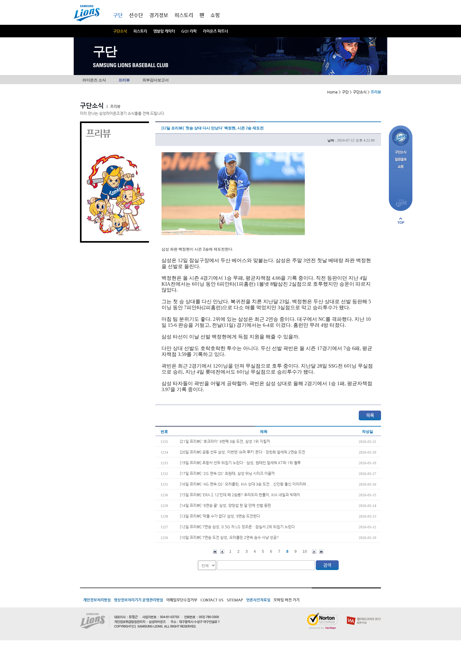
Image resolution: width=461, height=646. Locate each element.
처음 (215, 551)
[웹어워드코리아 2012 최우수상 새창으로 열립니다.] (364, 615)
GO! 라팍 (189, 31)
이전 (222, 551)
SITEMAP (235, 600)
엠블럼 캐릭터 (164, 31)
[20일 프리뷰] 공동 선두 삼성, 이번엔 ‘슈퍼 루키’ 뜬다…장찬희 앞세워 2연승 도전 (242, 452)
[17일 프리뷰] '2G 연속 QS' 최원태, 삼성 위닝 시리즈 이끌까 (227, 473)
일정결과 (400, 159)
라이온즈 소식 (94, 80)
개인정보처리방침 (97, 600)
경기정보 (158, 15)
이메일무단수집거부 (181, 600)
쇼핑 (215, 15)
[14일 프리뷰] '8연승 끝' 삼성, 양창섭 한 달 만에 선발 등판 (225, 505)
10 (305, 551)
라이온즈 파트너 (215, 31)
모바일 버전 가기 (286, 600)
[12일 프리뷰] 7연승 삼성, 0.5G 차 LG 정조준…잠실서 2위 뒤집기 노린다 (237, 527)
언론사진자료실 (258, 600)
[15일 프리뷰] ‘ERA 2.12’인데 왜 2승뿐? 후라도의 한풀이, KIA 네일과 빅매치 (240, 495)
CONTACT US (212, 600)
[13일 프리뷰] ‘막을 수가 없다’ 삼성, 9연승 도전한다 (220, 516)
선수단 (136, 15)
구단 (118, 15)
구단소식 (120, 31)
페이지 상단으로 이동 (400, 221)
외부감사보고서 (155, 80)
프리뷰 (124, 80)
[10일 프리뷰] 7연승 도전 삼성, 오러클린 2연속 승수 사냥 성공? (229, 537)
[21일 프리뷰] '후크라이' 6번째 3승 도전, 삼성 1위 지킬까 (225, 441)
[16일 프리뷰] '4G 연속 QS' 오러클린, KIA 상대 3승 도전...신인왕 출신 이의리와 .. (245, 484)
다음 (314, 551)
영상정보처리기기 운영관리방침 (138, 600)
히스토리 (140, 31)
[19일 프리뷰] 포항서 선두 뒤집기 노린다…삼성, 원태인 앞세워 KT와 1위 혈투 (240, 462)
